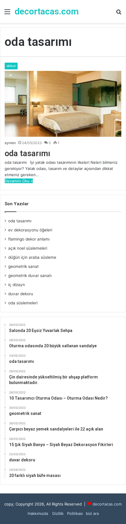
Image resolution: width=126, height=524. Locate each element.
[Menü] (7, 13)
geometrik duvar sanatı (30, 275)
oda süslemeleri (23, 303)
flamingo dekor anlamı (29, 239)
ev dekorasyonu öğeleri (30, 230)
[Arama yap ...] (119, 13)
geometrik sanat (23, 266)
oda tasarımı (27, 153)
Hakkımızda (38, 513)
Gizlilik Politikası (67, 513)
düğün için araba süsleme (32, 257)
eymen (10, 143)
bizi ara (92, 513)
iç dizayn (16, 284)
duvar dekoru (20, 293)
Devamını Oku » (19, 180)
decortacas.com (107, 504)
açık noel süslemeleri (27, 248)
